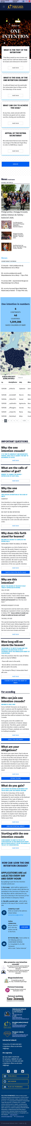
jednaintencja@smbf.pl (15, 915)
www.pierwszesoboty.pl (19, 1036)
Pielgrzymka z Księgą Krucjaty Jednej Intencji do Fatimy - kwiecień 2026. (14, 215)
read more (15, 68)
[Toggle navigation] (3, 6)
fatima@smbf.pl (17, 1017)
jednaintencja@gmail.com (20, 1035)
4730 (24, 421)
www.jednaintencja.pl (18, 1026)
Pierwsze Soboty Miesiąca (5, 1)
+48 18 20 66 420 (17, 1014)
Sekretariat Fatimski (16, 1)
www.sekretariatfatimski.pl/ (20, 1018)
